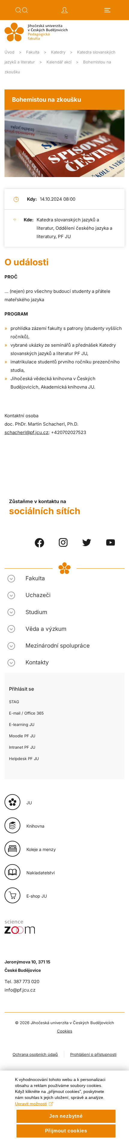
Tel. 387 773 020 (21, 981)
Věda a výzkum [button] (46, 628)
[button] (21, 10)
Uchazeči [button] (38, 595)
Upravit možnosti (31, 1103)
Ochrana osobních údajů (35, 1054)
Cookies (64, 1031)
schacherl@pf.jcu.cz (26, 432)
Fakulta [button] (35, 578)
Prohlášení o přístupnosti (93, 1054)
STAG (14, 701)
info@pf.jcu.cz (19, 990)
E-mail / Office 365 (26, 713)
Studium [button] (36, 612)
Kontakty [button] (37, 662)
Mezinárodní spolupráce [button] (58, 645)
